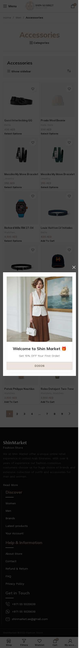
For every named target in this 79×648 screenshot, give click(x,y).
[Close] (74, 267)
